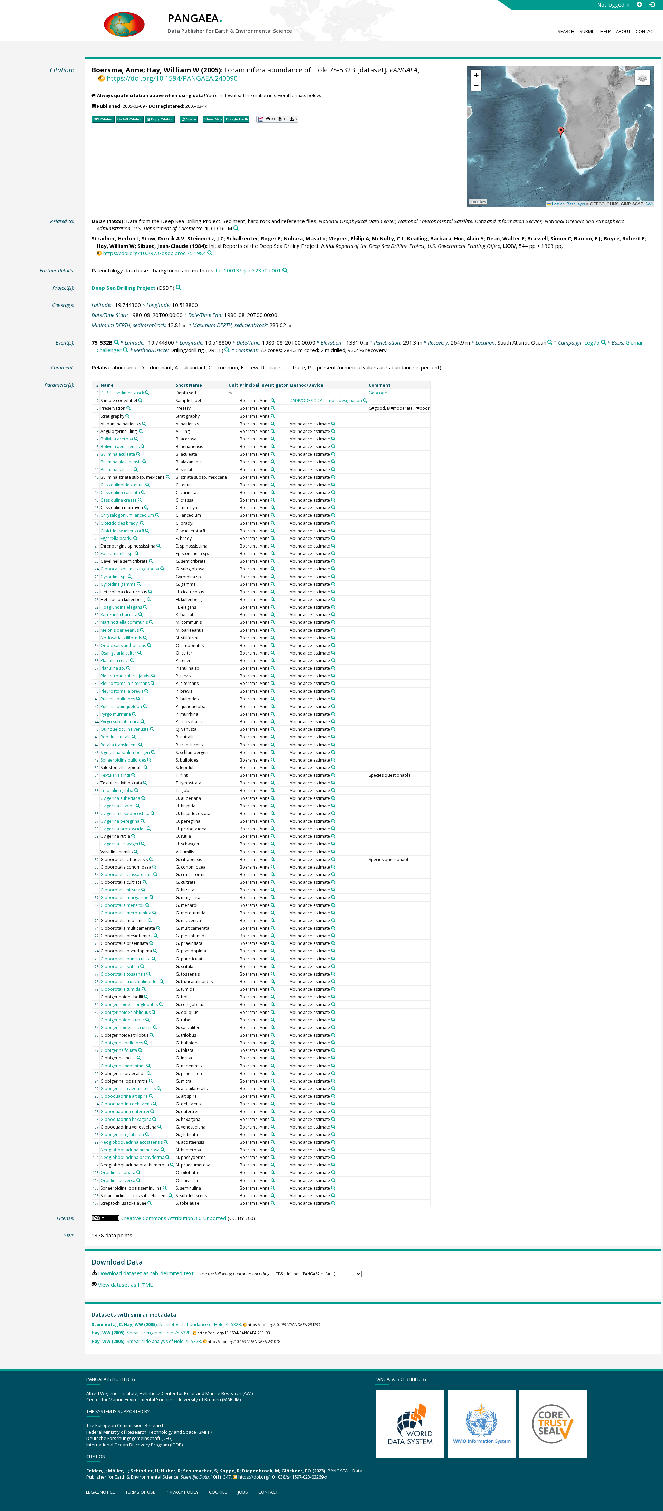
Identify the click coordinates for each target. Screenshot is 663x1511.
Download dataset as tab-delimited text (146, 1273)
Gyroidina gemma (118, 584)
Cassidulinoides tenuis (122, 485)
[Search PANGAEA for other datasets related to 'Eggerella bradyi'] (135, 538)
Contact (645, 31)
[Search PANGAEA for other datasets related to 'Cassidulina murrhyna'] (146, 507)
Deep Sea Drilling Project (124, 287)
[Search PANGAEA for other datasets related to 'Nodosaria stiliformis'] (145, 638)
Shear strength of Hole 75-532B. (142, 1333)
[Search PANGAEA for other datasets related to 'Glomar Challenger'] (125, 350)
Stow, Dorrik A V (163, 238)
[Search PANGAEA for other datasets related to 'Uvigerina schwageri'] (143, 844)
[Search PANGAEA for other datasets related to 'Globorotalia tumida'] (144, 989)
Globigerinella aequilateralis (128, 1089)
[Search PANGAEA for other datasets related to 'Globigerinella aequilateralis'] (159, 1088)
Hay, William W (173, 70)
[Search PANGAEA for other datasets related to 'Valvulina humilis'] (136, 852)
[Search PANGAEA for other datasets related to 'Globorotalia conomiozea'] (154, 867)
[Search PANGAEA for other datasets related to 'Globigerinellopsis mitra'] (151, 1081)
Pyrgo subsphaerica (120, 722)
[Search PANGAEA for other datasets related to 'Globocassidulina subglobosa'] (162, 568)
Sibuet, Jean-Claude (162, 245)
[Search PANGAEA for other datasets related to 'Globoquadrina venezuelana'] (159, 1127)
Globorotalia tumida (120, 989)
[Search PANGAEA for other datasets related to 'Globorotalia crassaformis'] (155, 874)
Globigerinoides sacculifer (126, 1027)
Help (605, 31)
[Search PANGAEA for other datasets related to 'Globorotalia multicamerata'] (158, 928)
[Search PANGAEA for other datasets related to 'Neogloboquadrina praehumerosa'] (172, 1165)
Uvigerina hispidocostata (125, 813)
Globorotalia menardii (122, 905)
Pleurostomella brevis (121, 691)
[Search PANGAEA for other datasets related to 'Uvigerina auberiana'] (143, 798)
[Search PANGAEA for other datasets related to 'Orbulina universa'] (138, 1180)
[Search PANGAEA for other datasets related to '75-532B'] (116, 342)
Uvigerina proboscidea (123, 829)
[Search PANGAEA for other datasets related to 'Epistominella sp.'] (137, 553)
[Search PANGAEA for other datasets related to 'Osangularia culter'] (139, 653)
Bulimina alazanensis (120, 462)
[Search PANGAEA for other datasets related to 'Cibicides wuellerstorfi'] (147, 531)
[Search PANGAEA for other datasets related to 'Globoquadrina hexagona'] (154, 1119)
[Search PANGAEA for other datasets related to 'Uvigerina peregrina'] (143, 821)
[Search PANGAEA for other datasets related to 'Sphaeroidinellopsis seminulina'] (165, 1188)
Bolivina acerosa (116, 439)
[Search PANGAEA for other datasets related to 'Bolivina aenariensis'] (143, 446)
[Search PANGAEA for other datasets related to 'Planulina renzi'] (132, 660)
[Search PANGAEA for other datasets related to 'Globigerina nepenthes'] (148, 1066)
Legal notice (100, 1492)
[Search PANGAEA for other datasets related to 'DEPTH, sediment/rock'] (147, 392)
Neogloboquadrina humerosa (130, 1150)
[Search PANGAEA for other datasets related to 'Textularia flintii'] (133, 775)
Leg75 (591, 342)
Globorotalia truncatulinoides (129, 982)
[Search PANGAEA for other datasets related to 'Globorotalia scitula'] (142, 966)
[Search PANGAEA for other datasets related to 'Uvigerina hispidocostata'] (153, 813)
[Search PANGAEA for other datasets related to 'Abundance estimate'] (333, 424)
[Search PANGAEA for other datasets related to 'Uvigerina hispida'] (138, 806)
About (623, 31)
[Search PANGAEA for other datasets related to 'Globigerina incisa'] (139, 1058)
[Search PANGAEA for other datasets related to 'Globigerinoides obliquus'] (154, 1012)
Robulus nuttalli (115, 737)
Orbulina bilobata (117, 1172)
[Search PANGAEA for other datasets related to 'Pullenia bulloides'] (138, 699)
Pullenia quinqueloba (121, 706)
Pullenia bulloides (117, 699)
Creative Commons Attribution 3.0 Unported (173, 1217)
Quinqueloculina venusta (124, 729)
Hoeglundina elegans (121, 607)
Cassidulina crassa (118, 500)
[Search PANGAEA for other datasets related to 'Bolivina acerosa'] (136, 439)
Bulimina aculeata (117, 454)
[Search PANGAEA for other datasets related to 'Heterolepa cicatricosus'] (150, 592)
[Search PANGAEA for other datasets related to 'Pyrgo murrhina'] (134, 714)
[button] (560, 132)
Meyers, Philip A (348, 238)
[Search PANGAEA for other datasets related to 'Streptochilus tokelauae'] (149, 1203)
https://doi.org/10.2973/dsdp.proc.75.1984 (154, 253)
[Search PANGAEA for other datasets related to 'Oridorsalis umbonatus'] (149, 645)
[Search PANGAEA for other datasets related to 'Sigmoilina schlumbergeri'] (153, 752)
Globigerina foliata (118, 1050)
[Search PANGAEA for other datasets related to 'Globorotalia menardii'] (147, 905)
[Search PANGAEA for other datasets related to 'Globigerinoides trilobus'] (152, 1035)
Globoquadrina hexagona (125, 1119)
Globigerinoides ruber (122, 1020)
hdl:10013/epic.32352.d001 (248, 270)
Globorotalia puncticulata (125, 959)
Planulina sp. (112, 668)
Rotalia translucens (118, 745)
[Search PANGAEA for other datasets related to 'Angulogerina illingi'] (141, 431)
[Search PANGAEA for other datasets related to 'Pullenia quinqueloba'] (145, 706)
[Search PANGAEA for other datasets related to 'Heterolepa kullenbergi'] (149, 599)
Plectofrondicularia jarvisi (125, 676)
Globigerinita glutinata (122, 1134)
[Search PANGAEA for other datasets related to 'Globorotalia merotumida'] (154, 913)
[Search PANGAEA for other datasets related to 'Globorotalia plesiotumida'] (156, 935)
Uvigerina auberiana (120, 798)
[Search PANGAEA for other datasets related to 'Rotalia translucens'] (140, 745)
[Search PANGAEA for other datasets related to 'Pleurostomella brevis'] (146, 691)
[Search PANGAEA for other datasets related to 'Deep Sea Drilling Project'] (178, 287)
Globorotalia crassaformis (126, 875)
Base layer (576, 203)
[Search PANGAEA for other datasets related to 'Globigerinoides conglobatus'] (161, 1004)
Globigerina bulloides (121, 1043)
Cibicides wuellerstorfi (122, 531)
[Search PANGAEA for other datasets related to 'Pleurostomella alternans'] (153, 683)
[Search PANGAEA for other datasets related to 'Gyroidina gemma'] (139, 584)
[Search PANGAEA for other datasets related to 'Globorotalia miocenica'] (150, 920)
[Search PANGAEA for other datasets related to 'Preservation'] (128, 408)
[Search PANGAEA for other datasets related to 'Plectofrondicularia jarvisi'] (153, 676)
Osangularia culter (118, 653)
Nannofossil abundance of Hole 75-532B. (167, 1324)
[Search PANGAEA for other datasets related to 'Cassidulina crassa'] (140, 500)
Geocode (378, 393)
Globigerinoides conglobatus (129, 1004)
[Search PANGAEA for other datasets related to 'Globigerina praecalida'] (149, 1073)
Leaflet (557, 203)
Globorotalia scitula (119, 966)
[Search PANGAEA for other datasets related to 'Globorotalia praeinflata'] (151, 943)
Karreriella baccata (118, 615)
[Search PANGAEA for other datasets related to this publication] (236, 228)
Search (566, 31)
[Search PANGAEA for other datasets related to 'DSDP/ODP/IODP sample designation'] (365, 400)
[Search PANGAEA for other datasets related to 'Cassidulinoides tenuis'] (147, 485)
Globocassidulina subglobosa (129, 569)
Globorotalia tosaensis (122, 974)
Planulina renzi (114, 661)
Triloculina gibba (116, 790)
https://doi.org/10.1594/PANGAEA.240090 (172, 78)
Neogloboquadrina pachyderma (132, 1157)
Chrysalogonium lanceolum (127, 515)
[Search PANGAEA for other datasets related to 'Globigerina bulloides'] (146, 1042)
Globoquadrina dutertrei (124, 1111)
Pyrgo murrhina (115, 714)
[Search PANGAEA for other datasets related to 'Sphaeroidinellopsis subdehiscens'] (171, 1195)
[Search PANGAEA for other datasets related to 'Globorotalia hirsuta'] (143, 890)
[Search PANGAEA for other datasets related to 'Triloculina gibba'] (136, 790)
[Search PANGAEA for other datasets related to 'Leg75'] (603, 342)
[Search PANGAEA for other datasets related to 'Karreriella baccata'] (140, 614)
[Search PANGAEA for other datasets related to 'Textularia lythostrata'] (145, 783)
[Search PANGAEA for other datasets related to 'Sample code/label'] (140, 400)
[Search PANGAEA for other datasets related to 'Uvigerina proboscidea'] (149, 828)
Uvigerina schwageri (120, 844)
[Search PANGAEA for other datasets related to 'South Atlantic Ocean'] (549, 342)
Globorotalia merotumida (125, 913)
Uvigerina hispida (117, 806)
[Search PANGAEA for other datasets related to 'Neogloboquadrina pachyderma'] (167, 1157)
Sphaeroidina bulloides (123, 760)
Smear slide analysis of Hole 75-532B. (147, 1341)
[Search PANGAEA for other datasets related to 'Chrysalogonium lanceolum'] (157, 515)
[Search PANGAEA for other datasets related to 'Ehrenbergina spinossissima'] (158, 546)
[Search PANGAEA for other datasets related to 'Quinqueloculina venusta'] (152, 729)
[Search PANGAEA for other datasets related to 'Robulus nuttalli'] (134, 737)
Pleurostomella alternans (125, 683)
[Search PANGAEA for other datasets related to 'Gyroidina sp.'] (130, 576)
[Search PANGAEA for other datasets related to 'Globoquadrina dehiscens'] (155, 1104)
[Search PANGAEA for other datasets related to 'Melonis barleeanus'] (142, 630)
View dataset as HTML (125, 1284)
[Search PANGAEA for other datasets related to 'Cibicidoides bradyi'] (142, 523)
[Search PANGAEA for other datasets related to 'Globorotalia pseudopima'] (155, 951)
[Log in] (651, 4)
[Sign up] (639, 4)
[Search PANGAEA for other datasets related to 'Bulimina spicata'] (136, 469)
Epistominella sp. (117, 553)
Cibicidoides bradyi (119, 523)
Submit (587, 31)
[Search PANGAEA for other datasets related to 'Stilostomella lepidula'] (146, 767)
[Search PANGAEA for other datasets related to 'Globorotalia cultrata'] (145, 882)
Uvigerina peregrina (120, 821)
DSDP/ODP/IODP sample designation (326, 401)
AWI (649, 203)
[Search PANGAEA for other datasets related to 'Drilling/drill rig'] (227, 350)
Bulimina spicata (116, 470)
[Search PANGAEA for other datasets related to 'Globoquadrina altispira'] (151, 1096)
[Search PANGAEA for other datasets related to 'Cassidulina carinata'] (143, 492)
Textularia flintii (115, 775)
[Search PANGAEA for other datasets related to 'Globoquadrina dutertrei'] (152, 1111)
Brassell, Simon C (549, 238)
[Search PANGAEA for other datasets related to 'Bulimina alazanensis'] (144, 461)
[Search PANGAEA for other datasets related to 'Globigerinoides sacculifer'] (155, 1027)
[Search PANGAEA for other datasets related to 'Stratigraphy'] (127, 416)
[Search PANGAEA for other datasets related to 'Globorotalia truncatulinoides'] (162, 981)
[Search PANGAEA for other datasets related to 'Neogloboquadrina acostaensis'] (166, 1142)
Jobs (243, 1492)
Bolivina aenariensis (120, 446)
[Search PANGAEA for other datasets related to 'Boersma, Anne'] (273, 400)
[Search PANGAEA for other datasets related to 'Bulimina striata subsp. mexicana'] (168, 477)
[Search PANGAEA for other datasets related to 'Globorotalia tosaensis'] (148, 974)
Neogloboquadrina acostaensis (131, 1142)
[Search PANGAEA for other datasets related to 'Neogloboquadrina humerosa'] (163, 1149)
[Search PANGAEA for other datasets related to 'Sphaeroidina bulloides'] (149, 760)
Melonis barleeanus (119, 630)
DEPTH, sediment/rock (122, 393)
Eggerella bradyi (116, 538)
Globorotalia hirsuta (120, 890)
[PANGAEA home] (124, 17)
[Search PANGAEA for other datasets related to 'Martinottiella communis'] (151, 622)
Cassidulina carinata (120, 492)
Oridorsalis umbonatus (123, 645)
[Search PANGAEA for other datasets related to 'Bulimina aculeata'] (138, 454)
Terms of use (140, 1492)
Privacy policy (182, 1492)
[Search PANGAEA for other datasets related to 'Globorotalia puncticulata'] (154, 959)
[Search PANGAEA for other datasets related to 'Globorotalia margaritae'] (152, 897)
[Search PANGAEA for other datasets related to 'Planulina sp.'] (128, 668)
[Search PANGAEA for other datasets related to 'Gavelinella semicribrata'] (151, 561)
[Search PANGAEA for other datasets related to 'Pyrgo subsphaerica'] (143, 721)
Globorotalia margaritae (124, 897)
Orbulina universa (117, 1180)
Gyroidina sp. (113, 577)
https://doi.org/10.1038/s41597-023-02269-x (282, 1477)
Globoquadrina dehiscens (126, 1104)
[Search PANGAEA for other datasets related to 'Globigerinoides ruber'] (147, 1020)
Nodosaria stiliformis (121, 638)
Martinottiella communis (124, 622)
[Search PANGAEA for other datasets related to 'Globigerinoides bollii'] (146, 997)
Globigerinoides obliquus (125, 1012)
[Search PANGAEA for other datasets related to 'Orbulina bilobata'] (138, 1172)
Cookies (218, 1492)
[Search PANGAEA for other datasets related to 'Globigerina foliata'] (140, 1050)
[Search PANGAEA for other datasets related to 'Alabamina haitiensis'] (144, 424)
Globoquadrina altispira (124, 1096)
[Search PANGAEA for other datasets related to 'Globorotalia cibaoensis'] (151, 859)
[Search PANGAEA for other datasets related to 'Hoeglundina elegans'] (145, 607)
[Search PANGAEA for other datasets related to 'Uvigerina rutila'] (133, 836)
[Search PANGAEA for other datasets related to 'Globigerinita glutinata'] (147, 1134)
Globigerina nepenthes (122, 1066)
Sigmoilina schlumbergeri (125, 752)
